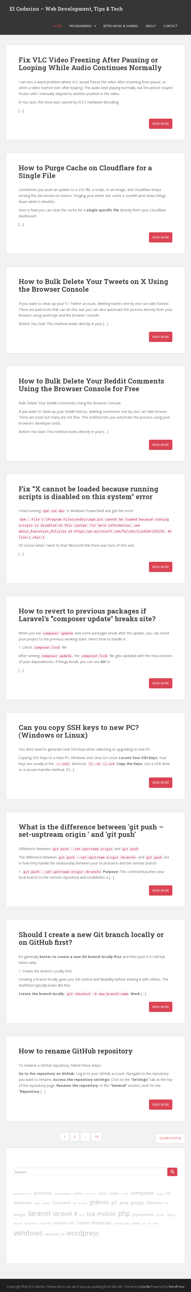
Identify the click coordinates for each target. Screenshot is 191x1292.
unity (136, 1223)
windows (28, 1233)
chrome (90, 1194)
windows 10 (54, 1234)
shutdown (31, 1223)
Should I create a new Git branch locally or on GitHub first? (91, 938)
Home (57, 26)
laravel (39, 1213)
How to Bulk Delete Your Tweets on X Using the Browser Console (93, 285)
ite (166, 1203)
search (18, 1223)
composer (142, 1192)
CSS (168, 1193)
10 (96, 1137)
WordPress (176, 1287)
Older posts (169, 1138)
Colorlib (144, 1287)
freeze (82, 1203)
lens (82, 1215)
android (42, 1193)
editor (47, 1203)
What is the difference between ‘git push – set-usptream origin (91, 830)
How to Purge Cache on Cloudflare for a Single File (85, 171)
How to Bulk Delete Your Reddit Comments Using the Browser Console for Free (91, 384)
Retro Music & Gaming (120, 26)
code (124, 1194)
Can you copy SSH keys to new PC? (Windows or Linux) (79, 731)
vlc (144, 1223)
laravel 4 (65, 1213)
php (124, 1213)
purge (160, 1215)
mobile (106, 1213)
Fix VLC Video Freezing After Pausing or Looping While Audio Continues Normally (90, 63)
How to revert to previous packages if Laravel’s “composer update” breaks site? (87, 614)
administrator (23, 1194)
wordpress (83, 1233)
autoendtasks (62, 1194)
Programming (80, 26)
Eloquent (62, 1202)
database (23, 1202)
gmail (123, 1202)
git (114, 1202)
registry (171, 1215)
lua (91, 1214)
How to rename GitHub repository (76, 1050)
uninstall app (121, 1223)
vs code (153, 1223)
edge (37, 1203)
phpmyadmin (143, 1214)
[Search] (172, 1172)
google (137, 1202)
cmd (102, 1193)
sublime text (64, 1223)
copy (159, 1194)
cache (78, 1193)
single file (45, 1223)
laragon (20, 1214)
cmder (114, 1193)
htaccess (154, 1202)
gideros (99, 1202)
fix (74, 1203)
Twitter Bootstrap (94, 1223)
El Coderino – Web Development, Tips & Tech (66, 8)
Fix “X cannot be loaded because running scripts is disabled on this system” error (88, 492)
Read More (160, 124)
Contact (170, 26)
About (150, 26)
